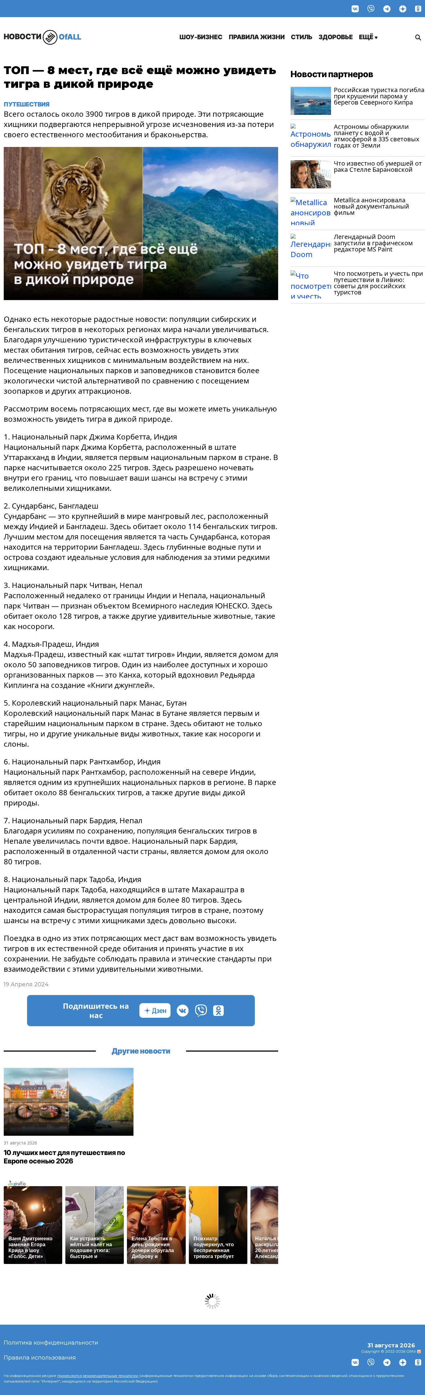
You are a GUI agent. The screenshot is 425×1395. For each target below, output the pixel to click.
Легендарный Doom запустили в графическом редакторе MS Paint (373, 242)
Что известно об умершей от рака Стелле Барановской (378, 166)
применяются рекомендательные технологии (97, 1376)
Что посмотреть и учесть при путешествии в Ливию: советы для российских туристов (378, 282)
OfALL (42, 36)
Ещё (367, 37)
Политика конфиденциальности (51, 1342)
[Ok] (418, 8)
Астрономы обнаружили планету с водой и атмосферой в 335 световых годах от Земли (376, 135)
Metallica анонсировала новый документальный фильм (371, 206)
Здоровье (336, 37)
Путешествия (26, 104)
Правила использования (40, 1357)
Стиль (301, 37)
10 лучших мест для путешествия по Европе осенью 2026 (64, 1156)
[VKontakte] (355, 8)
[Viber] (371, 8)
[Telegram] (386, 8)
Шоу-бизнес (201, 37)
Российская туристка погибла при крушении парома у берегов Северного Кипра (379, 96)
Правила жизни (257, 37)
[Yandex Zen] (402, 8)
